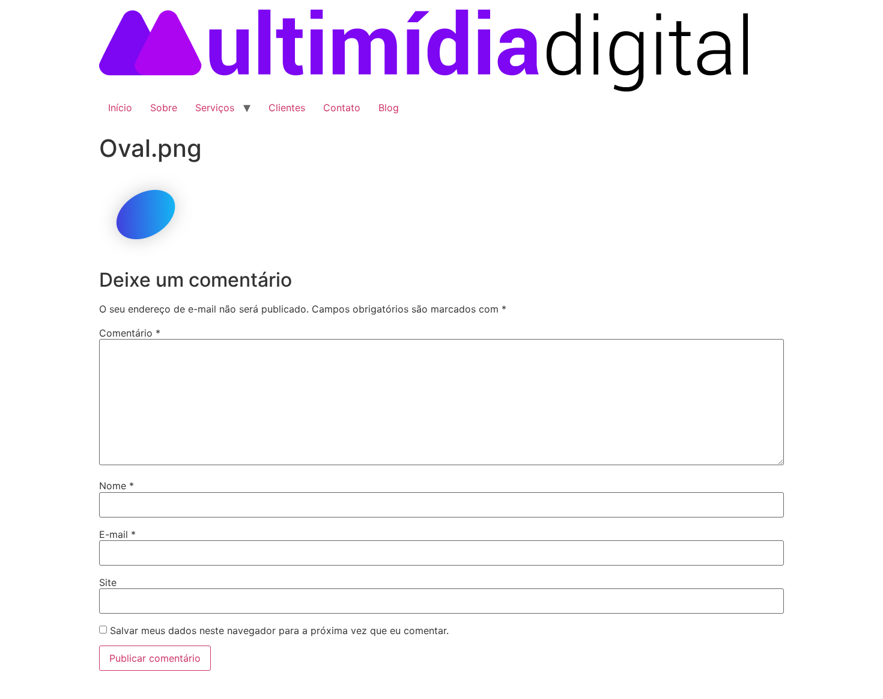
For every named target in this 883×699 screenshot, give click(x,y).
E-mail (117, 534)
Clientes (287, 108)
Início (120, 108)
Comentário (129, 333)
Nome (116, 485)
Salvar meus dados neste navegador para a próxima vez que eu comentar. (279, 630)
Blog (388, 108)
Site (108, 582)
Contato (341, 108)
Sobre (163, 108)
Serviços (214, 108)
